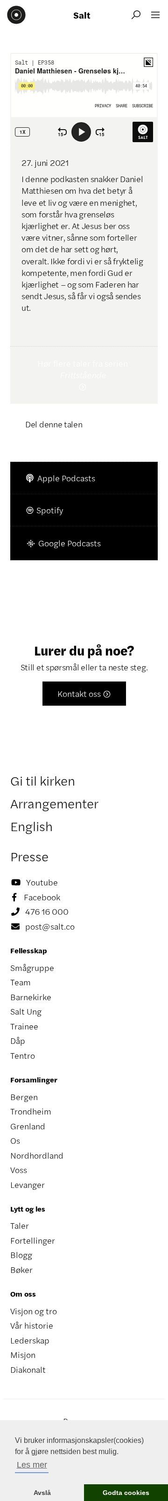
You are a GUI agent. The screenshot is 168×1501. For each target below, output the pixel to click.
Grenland (27, 1126)
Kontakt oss (84, 693)
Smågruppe (32, 967)
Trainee (24, 1026)
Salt (82, 15)
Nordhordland (36, 1155)
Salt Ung (26, 1011)
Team (20, 982)
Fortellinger (32, 1240)
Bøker (21, 1269)
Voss (18, 1169)
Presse (29, 856)
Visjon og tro (33, 1311)
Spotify (44, 510)
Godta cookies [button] (126, 1492)
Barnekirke (30, 997)
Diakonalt (28, 1369)
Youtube (34, 882)
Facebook (36, 897)
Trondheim (30, 1111)
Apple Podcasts (60, 478)
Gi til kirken (42, 780)
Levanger (27, 1184)
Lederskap (29, 1340)
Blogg (21, 1254)
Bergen (24, 1096)
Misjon (22, 1354)
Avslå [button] (42, 1492)
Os (15, 1140)
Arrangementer (54, 803)
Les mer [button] (32, 1464)
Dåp (17, 1040)
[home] (16, 15)
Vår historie (31, 1325)
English (31, 826)
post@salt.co (43, 926)
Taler (19, 1225)
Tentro (22, 1055)
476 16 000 (40, 911)
